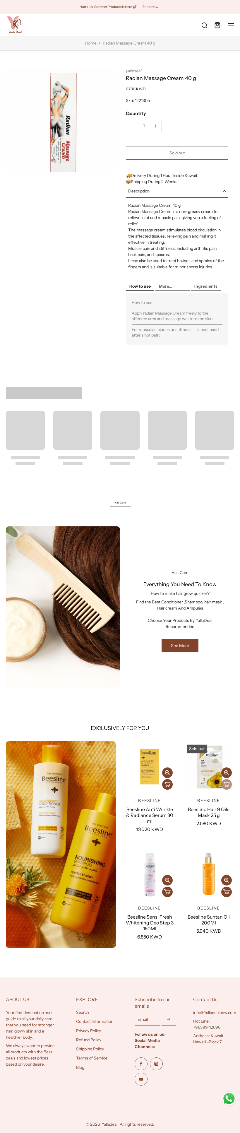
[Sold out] (226, 784)
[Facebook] (141, 1063)
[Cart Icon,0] (217, 25)
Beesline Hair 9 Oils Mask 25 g (208, 812)
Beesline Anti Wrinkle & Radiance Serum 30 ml (149, 815)
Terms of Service (91, 1058)
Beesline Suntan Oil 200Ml (209, 920)
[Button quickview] (167, 772)
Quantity (136, 113)
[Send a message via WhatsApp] (229, 1099)
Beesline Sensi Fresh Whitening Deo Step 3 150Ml (150, 922)
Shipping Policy (90, 1049)
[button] (177, 153)
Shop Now (150, 7)
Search (82, 1012)
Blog (80, 1067)
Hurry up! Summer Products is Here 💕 (108, 7)
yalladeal (133, 71)
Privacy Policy (88, 1030)
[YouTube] (141, 1079)
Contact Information (94, 1021)
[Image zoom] (60, 122)
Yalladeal (109, 1124)
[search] (204, 25)
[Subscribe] (169, 1019)
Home (91, 43)
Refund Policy (88, 1039)
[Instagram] (156, 1063)
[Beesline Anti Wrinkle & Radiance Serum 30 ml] (149, 766)
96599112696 (207, 1027)
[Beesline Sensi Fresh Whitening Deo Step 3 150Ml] (149, 874)
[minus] (132, 126)
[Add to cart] (167, 784)
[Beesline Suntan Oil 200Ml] (208, 874)
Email (143, 1019)
